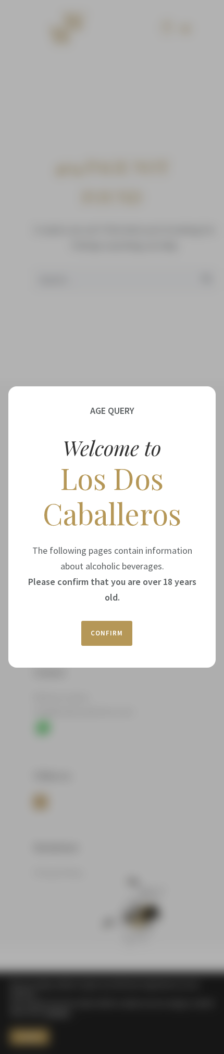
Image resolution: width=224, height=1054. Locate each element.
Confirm (107, 633)
